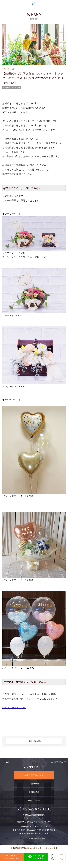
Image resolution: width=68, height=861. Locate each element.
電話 (52, 859)
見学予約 (35, 783)
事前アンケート (35, 800)
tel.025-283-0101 (34, 809)
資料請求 (35, 792)
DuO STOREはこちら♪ (14, 707)
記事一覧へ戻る (35, 741)
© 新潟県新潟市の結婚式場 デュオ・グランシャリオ (34, 848)
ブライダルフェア (36, 775)
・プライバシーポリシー (34, 838)
